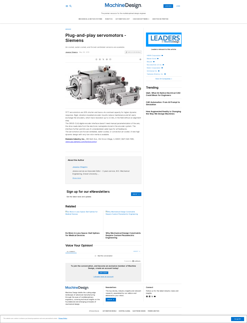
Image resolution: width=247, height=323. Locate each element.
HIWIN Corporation (154, 55)
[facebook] (96, 59)
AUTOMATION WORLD (109, 311)
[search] (70, 6)
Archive (68, 29)
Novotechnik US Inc (154, 65)
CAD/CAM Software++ (141, 19)
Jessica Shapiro (71, 52)
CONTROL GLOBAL (124, 311)
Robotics (109, 19)
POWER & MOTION (153, 311)
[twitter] (103, 59)
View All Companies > (163, 79)
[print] (140, 59)
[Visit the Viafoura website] (136, 261)
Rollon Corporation (154, 68)
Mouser (149, 62)
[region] (103, 256)
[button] (66, 6)
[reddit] (107, 59)
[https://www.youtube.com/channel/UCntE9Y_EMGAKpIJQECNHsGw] (155, 296)
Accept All (237, 319)
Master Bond (151, 59)
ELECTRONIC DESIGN (139, 311)
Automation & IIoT (123, 19)
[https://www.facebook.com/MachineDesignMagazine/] (147, 296)
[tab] (71, 251)
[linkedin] (100, 59)
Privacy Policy (63, 318)
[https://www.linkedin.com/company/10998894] (150, 296)
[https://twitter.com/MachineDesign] (152, 296)
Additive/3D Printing (160, 19)
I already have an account (103, 277)
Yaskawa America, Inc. (155, 74)
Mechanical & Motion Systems (90, 19)
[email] (110, 59)
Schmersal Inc (152, 71)
